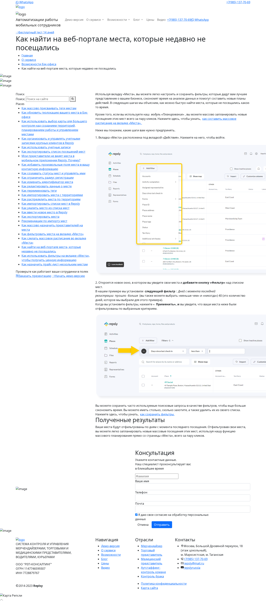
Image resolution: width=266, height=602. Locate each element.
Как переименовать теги (39, 191)
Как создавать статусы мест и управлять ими (53, 173)
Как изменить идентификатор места (47, 182)
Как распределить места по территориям (51, 199)
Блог (137, 20)
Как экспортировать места (40, 217)
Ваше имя (142, 481)
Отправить (162, 525)
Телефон (141, 492)
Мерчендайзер (151, 546)
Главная (27, 55)
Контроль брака (152, 576)
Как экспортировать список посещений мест (53, 152)
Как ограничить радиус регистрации (48, 178)
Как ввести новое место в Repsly (44, 212)
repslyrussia (192, 568)
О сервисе (94, 20)
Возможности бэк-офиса (39, 64)
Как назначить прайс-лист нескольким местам (55, 264)
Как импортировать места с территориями (52, 195)
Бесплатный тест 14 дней (36, 32)
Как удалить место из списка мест (45, 208)
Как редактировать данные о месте (47, 186)
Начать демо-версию (70, 276)
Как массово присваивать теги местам (49, 108)
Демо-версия (74, 20)
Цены (150, 20)
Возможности (117, 20)
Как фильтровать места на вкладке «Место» (53, 234)
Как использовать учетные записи (46, 147)
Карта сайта (149, 588)
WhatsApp (26, 2)
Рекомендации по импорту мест (44, 221)
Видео (161, 20)
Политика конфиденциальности (164, 584)
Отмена (143, 525)
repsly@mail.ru (194, 563)
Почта (139, 504)
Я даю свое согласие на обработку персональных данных (171, 517)
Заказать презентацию (35, 276)
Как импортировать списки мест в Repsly (51, 204)
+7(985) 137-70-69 (238, 2)
